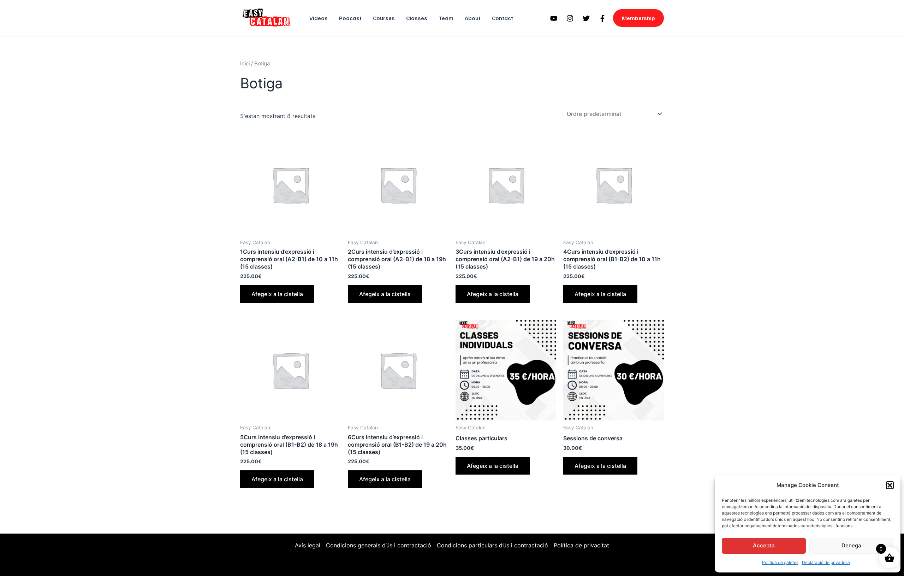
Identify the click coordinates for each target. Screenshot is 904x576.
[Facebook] (602, 18)
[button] (889, 485)
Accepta (764, 545)
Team (446, 18)
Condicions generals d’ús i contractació (378, 545)
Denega (851, 545)
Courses (384, 18)
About (473, 18)
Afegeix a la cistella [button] (277, 294)
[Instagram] (569, 18)
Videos (318, 18)
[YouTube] (553, 18)
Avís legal (307, 545)
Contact (502, 18)
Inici (245, 63)
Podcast (350, 18)
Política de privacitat (581, 545)
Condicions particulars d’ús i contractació (492, 545)
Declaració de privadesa (826, 562)
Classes (416, 18)
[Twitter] (586, 18)
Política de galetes (780, 562)
